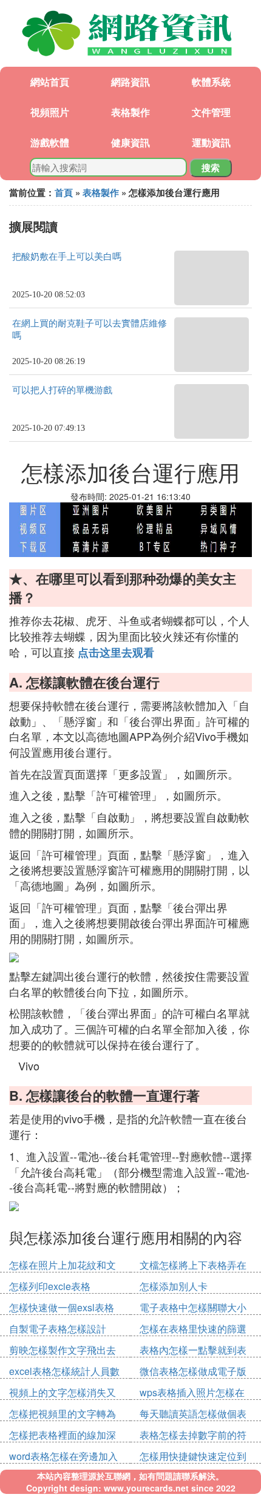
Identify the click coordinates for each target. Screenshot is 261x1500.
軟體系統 (211, 82)
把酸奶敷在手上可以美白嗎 (66, 257)
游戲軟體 (49, 142)
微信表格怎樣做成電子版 (193, 1371)
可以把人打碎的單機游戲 (62, 390)
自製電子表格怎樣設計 (57, 1329)
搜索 (211, 167)
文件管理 (211, 112)
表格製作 (130, 112)
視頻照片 (49, 112)
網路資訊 (130, 82)
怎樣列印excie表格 (49, 1286)
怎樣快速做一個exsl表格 (61, 1307)
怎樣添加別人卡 (174, 1286)
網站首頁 (49, 82)
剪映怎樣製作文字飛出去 (62, 1350)
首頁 (64, 192)
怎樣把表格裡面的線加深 (62, 1435)
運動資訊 (211, 142)
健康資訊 (130, 142)
